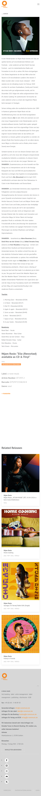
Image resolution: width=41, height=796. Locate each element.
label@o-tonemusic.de (25, 711)
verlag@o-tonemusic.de (30, 717)
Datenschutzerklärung (23, 790)
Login (37, 790)
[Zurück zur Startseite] (4, 4)
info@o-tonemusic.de (22, 708)
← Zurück (5, 14)
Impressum (7, 790)
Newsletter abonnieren (13, 750)
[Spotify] (7, 771)
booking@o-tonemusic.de (28, 714)
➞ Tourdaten (6, 394)
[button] (38, 4)
